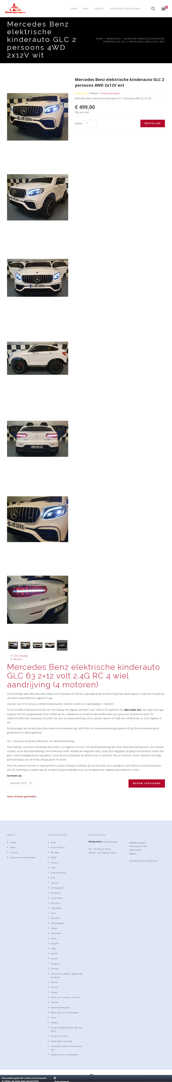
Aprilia (54, 953)
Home (74, 8)
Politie (54, 982)
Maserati (55, 893)
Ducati (54, 958)
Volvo (53, 938)
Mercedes (114, 38)
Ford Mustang (58, 873)
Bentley (55, 852)
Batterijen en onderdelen (64, 1054)
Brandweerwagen (60, 1007)
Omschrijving (20, 655)
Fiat (53, 878)
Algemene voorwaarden (125, 8)
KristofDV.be (151, 861)
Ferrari (54, 863)
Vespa (54, 928)
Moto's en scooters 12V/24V (66, 997)
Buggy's (55, 963)
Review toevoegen (110, 93)
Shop (86, 8)
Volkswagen (57, 923)
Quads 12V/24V (59, 1036)
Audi (53, 842)
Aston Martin (58, 847)
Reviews (18, 659)
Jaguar (54, 883)
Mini (53, 913)
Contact (99, 8)
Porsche (55, 918)
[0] (160, 8)
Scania (54, 987)
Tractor (54, 1002)
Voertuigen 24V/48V (61, 1041)
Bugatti (55, 943)
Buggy (54, 992)
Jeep (53, 948)
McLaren (55, 903)
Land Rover (57, 898)
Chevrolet (56, 933)
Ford (53, 868)
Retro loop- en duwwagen (65, 1012)
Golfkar (55, 1022)
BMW (54, 857)
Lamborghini (58, 888)
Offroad (55, 968)
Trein (53, 1017)
